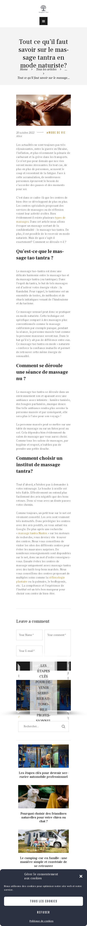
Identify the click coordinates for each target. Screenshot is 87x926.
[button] (81, 876)
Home (24, 69)
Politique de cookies (42, 920)
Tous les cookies (43, 901)
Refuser (43, 912)
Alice (19, 136)
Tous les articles (46, 69)
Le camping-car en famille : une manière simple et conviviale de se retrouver (44, 832)
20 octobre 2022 (25, 132)
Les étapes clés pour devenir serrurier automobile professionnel (44, 693)
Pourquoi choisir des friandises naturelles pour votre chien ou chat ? (43, 788)
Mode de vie (57, 132)
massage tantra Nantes (33, 533)
